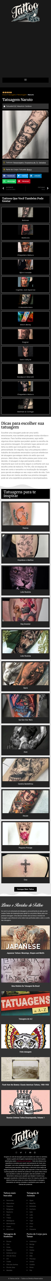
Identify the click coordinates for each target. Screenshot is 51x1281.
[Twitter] (21, 1152)
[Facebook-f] (25, 1152)
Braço (29, 169)
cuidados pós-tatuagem (24, 1161)
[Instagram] (16, 1152)
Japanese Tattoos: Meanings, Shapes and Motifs (25, 953)
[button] (26, 79)
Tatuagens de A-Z (25, 1019)
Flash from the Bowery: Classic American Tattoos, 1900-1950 (25, 1085)
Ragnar (25, 342)
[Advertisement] (25, 48)
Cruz (25, 880)
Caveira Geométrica (25, 784)
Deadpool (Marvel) (25, 377)
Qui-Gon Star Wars (25, 720)
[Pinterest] (35, 1152)
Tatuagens (12, 95)
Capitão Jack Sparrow (25, 290)
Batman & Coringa (25, 412)
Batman (25, 220)
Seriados (42, 162)
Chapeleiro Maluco (25, 255)
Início (4, 95)
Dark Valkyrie (25, 359)
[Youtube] (30, 1152)
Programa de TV (31, 162)
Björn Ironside (25, 272)
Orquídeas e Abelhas (25, 560)
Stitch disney (25, 325)
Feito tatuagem (25, 1052)
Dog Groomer (25, 624)
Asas (25, 752)
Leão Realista (25, 592)
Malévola (26, 238)
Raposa (25, 528)
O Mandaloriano (26, 307)
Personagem (22, 95)
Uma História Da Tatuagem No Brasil (26, 986)
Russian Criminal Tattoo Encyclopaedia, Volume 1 (26, 1118)
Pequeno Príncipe (25, 848)
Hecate (25, 816)
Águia (25, 688)
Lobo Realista (25, 656)
